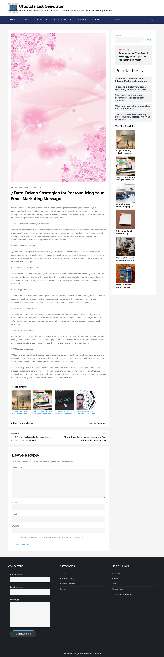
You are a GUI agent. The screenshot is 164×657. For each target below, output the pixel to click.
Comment (17, 467)
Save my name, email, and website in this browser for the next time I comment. (50, 537)
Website (15, 526)
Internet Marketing (63, 20)
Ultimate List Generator (41, 6)
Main (12, 20)
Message (14, 599)
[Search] (152, 20)
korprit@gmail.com (21, 187)
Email (15, 514)
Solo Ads (23, 20)
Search (118, 35)
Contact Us (23, 633)
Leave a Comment (97, 423)
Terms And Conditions (122, 594)
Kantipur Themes (94, 653)
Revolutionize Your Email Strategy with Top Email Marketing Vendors (133, 56)
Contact (96, 20)
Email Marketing (41, 20)
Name (15, 502)
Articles (14, 423)
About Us (82, 20)
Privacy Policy (118, 589)
